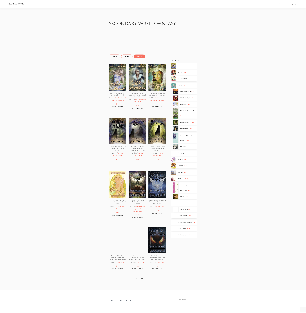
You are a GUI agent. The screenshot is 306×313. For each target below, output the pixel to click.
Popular (127, 56)
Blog (279, 4)
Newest (139, 56)
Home (258, 4)
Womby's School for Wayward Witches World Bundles (138, 209)
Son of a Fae (160, 206)
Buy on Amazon (117, 107)
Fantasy (119, 48)
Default (114, 56)
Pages (264, 4)
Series (272, 4)
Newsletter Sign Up (290, 4)
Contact (182, 300)
